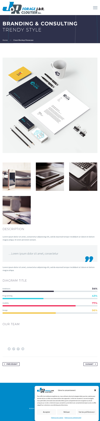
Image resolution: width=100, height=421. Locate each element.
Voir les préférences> (87, 412)
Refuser (67, 412)
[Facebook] (4, 348)
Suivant (89, 364)
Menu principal (95, 8)
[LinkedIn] (23, 348)
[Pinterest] (18, 348)
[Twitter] (9, 348)
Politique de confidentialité (73, 418)
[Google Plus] (13, 348)
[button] (95, 390)
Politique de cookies (57, 418)
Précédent (12, 364)
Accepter (46, 412)
